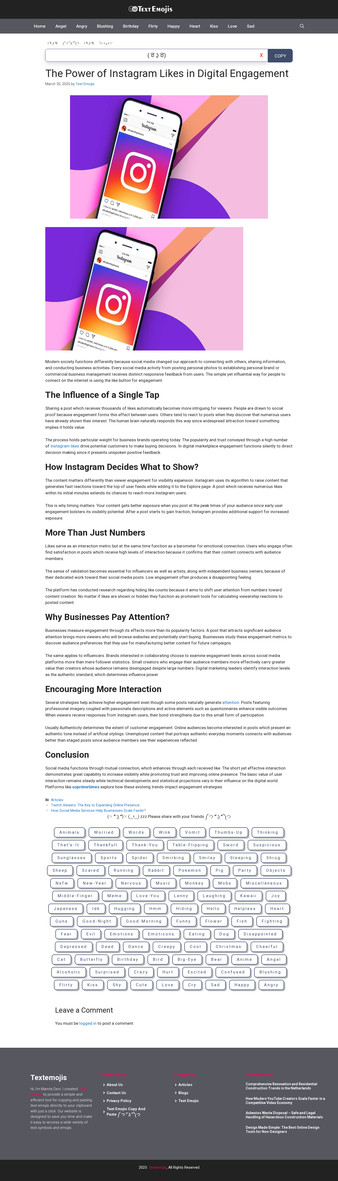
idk (96, 908)
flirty (66, 984)
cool (195, 946)
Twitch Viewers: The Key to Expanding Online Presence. (95, 805)
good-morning (144, 921)
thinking (268, 832)
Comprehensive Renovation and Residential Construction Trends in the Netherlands (281, 1086)
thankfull (106, 844)
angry (271, 984)
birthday (128, 959)
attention (230, 702)
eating (197, 933)
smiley (207, 857)
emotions (122, 933)
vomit (192, 832)
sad (215, 984)
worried (104, 832)
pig (220, 870)
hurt (168, 971)
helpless (245, 908)
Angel (60, 26)
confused (233, 971)
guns (61, 921)
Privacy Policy (119, 1101)
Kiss (214, 26)
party (245, 870)
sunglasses (71, 857)
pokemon (190, 870)
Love (232, 26)
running (124, 870)
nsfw (62, 883)
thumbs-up (229, 832)
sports (108, 857)
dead (107, 946)
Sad (250, 26)
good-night (97, 921)
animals (69, 832)
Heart (195, 26)
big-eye (187, 959)
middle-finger (75, 895)
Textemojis (158, 1167)
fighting (272, 921)
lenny (181, 895)
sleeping (241, 857)
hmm (155, 908)
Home (40, 26)
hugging (124, 908)
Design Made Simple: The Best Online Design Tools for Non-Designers (282, 1129)
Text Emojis (193, 9)
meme (114, 895)
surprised (107, 971)
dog (224, 933)
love (168, 984)
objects (276, 870)
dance (136, 946)
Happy (174, 26)
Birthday (131, 26)
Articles (57, 800)
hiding (184, 908)
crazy (141, 971)
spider (140, 857)
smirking (173, 857)
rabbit (156, 870)
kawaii (248, 895)
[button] (302, 26)
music (163, 883)
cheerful (267, 946)
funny (183, 921)
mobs (225, 883)
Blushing (105, 26)
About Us (115, 1085)
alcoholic (69, 971)
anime (244, 959)
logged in (88, 1023)
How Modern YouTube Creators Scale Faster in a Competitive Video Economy (285, 1101)
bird (158, 959)
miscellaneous (264, 883)
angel (274, 959)
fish (242, 921)
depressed (73, 946)
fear (66, 933)
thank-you (145, 844)
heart (277, 908)
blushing (270, 971)
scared (90, 870)
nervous (131, 883)
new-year (95, 883)
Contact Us (116, 1093)
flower (213, 921)
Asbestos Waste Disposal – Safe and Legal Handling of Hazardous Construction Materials (284, 1115)
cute (141, 984)
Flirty (153, 26)
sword (231, 844)
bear (216, 959)
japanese (66, 908)
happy (242, 984)
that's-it (68, 844)
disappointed (260, 933)
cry (192, 984)
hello (213, 908)
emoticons (161, 933)
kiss (92, 984)
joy (275, 895)
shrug (273, 857)
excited (197, 971)
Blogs (183, 1093)
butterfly (91, 959)
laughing (214, 895)
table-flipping (190, 844)
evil (91, 933)
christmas (229, 946)
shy (117, 984)
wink (165, 832)
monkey (194, 883)
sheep (60, 870)
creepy (166, 946)
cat (61, 959)
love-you (148, 895)
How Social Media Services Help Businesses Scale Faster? (98, 811)
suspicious (267, 844)
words (136, 832)
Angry (81, 26)
